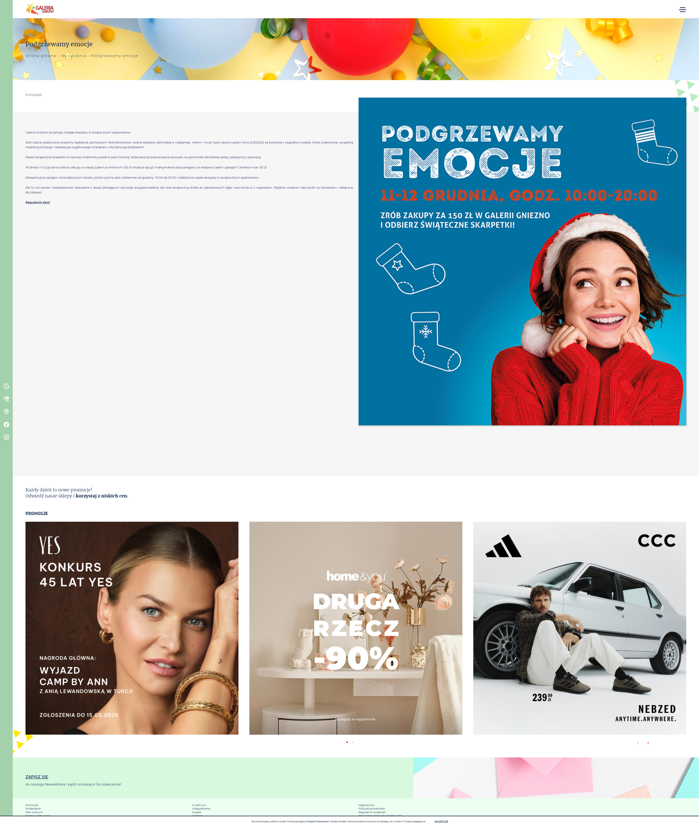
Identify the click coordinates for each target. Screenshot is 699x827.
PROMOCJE (36, 513)
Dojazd (196, 812)
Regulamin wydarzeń (372, 812)
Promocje (31, 805)
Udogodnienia (201, 809)
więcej (132, 643)
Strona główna (40, 56)
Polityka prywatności (372, 809)
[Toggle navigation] (682, 7)
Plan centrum (34, 812)
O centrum (199, 805)
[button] (347, 742)
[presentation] (637, 743)
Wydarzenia (73, 56)
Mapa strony (366, 805)
